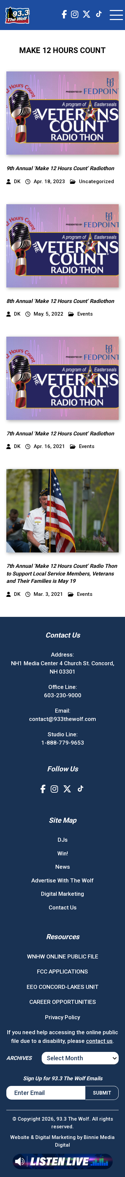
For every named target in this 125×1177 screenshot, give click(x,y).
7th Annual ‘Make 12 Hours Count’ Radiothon (60, 433)
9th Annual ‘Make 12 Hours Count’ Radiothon (60, 168)
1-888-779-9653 (62, 742)
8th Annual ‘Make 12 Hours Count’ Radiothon (60, 301)
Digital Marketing (62, 893)
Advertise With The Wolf (62, 880)
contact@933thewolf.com (62, 719)
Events (85, 314)
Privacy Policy (62, 1017)
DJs (63, 839)
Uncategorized (96, 181)
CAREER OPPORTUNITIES (62, 1002)
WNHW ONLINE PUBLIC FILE (62, 956)
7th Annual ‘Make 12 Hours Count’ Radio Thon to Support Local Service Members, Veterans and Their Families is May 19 (61, 573)
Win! (62, 853)
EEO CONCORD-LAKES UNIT (63, 987)
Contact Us (63, 907)
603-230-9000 (62, 695)
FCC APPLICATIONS (62, 971)
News (62, 866)
